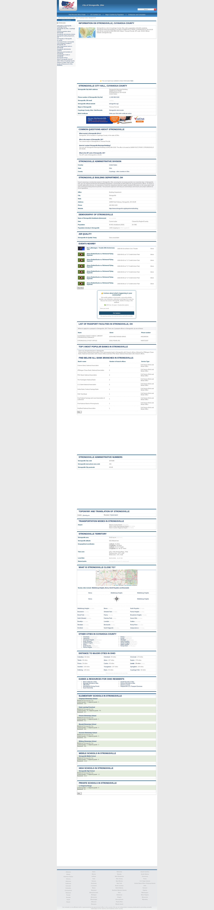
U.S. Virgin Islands (145, 881)
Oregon (119, 897)
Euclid (122, 638)
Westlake (80, 624)
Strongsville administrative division (100, 161)
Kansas (94, 881)
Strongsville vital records (116, 110)
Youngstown (107, 666)
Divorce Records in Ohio (128, 683)
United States (113, 165)
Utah (145, 885)
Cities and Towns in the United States (66, 17)
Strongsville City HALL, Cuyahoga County (103, 86)
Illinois (94, 874)
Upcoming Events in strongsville (65, 41)
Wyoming (145, 899)
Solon (85, 644)
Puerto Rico (119, 901)
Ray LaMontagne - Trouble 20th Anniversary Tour (101, 248)
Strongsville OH (92, 17)
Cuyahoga (112, 171)
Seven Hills (133, 618)
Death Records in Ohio (127, 682)
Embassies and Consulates (136, 14)
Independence (134, 628)
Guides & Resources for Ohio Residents (101, 679)
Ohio (77, 17)
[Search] (155, 9)
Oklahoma (119, 894)
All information (62, 23)
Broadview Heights (136, 615)
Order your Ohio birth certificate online (120, 113)
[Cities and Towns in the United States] (68, 8)
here (132, 81)
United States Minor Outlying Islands (144, 883)
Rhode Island (119, 904)
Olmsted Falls (108, 611)
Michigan (93, 894)
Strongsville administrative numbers (100, 457)
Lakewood (86, 638)
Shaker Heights (125, 643)
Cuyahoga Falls (135, 670)
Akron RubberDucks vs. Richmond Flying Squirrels (100, 254)
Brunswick (125, 588)
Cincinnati (133, 657)
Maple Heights (125, 644)
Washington (144, 892)
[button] (98, 571)
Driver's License (125, 685)
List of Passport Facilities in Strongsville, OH (106, 324)
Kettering (80, 670)
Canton (106, 663)
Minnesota (94, 897)
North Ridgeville (108, 628)
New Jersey (119, 878)
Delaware (68, 892)
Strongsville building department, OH (101, 177)
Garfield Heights (88, 643)
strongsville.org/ (106, 32)
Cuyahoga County (83, 17)
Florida (68, 895)
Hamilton (80, 666)
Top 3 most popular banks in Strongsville (103, 347)
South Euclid (87, 646)
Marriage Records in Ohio (90, 683)
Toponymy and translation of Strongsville (104, 511)
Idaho (93, 871)
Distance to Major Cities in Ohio (97, 653)
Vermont (145, 888)
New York (119, 883)
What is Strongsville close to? (97, 567)
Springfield (133, 666)
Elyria (105, 670)
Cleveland (86, 637)
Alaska (68, 874)
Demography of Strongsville (96, 214)
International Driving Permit (91, 686)
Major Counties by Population (114, 14)
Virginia (145, 890)
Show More (80, 288)
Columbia (68, 888)
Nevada (119, 874)
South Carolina (145, 871)
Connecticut (68, 890)
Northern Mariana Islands (119, 890)
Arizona (68, 879)
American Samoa (68, 876)
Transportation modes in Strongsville (101, 521)
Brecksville (107, 624)
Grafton (132, 621)
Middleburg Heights (98, 588)
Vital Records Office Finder (77, 14)
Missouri (93, 901)
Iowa (93, 878)
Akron (105, 660)
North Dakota (119, 888)
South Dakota (145, 874)
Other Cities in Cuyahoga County (97, 634)
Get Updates (116, 313)
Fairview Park (108, 618)
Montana (93, 904)
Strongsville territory (92, 534)
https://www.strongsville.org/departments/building (123, 208)
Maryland (93, 890)
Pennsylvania (119, 899)
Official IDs (86, 685)
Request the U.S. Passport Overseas (131, 686)
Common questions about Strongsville (101, 129)
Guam (68, 899)
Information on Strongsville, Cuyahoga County (106, 23)
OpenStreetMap (127, 585)
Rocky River (134, 624)
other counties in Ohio (122, 171)
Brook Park (80, 615)
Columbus (80, 657)
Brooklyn (80, 621)
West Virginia (145, 894)
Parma (106, 615)
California (68, 883)
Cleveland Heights (88, 640)
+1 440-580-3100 (114, 97)
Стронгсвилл (114, 515)
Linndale (106, 621)
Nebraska (119, 871)
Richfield (80, 628)
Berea (107, 588)
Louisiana (94, 885)
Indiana (94, 876)
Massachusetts (93, 892)
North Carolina (119, 885)
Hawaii (68, 902)
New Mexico (119, 881)
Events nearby (87, 244)
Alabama (68, 872)
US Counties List (95, 14)
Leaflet (116, 585)
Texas (145, 878)
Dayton (132, 660)
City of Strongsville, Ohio (93, 5)
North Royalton (114, 588)
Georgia (68, 897)
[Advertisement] (116, 58)
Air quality (85, 234)
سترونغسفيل (86, 515)
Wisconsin (145, 897)
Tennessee (145, 876)
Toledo (79, 660)
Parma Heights (134, 611)
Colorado (68, 885)
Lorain (132, 663)
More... (79, 412)
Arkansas (68, 881)
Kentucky (94, 883)
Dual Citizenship (88, 688)
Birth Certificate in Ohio (90, 682)
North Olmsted (81, 618)
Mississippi (94, 899)
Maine (94, 888)
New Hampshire (119, 876)
